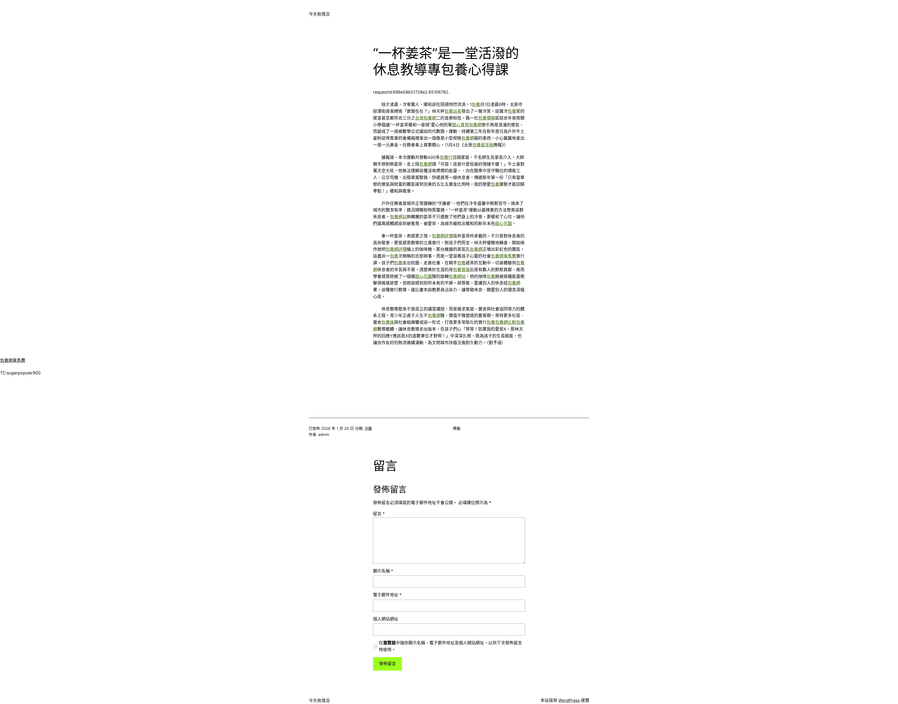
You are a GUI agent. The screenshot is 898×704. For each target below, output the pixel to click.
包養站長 (453, 111)
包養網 (467, 138)
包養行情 (448, 157)
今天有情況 (319, 14)
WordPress (569, 700)
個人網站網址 (385, 618)
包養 (476, 104)
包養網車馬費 (503, 256)
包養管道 (461, 269)
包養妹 (387, 322)
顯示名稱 (383, 571)
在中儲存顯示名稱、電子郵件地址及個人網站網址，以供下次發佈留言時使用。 (450, 646)
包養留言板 (482, 144)
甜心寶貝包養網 (467, 124)
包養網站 (398, 216)
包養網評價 (442, 235)
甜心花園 (503, 223)
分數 (368, 428)
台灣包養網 (425, 118)
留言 (379, 513)
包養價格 (486, 118)
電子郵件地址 (387, 594)
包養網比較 (505, 322)
